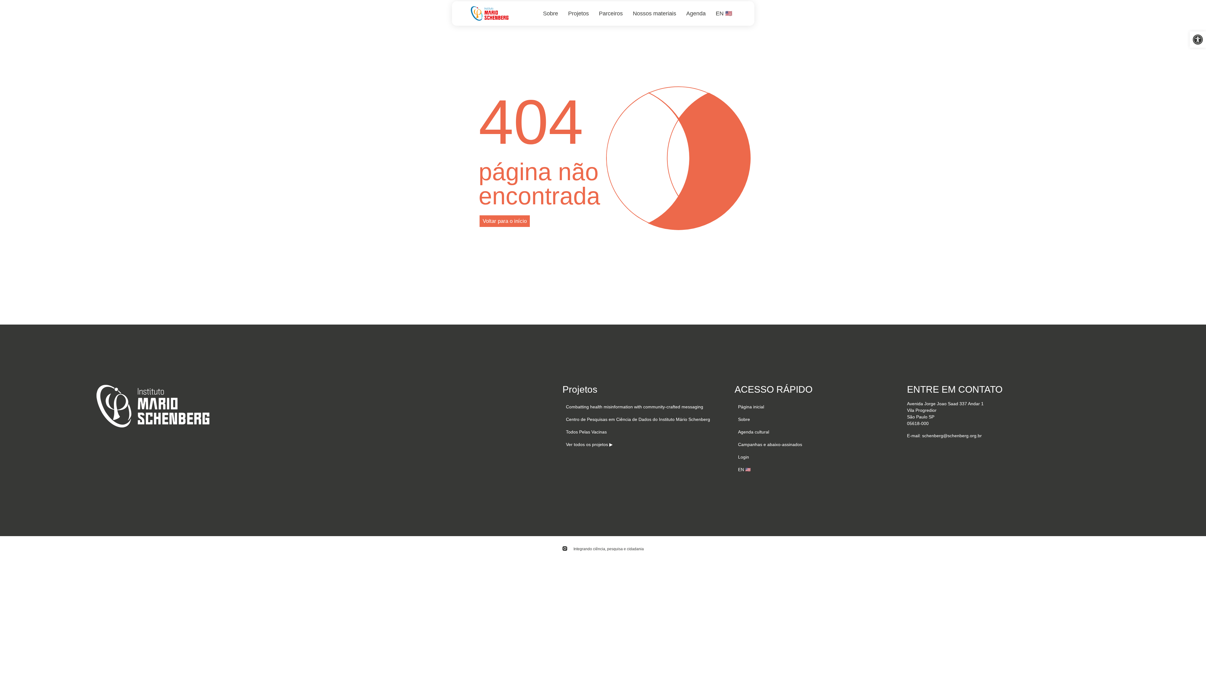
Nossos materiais (654, 13)
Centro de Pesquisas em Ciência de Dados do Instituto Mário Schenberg (638, 419)
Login (743, 457)
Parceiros (611, 13)
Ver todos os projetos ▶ (589, 444)
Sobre (550, 13)
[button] (1198, 39)
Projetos (578, 13)
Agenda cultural (753, 431)
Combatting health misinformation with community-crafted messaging (634, 406)
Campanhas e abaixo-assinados (770, 444)
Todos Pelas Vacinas (586, 431)
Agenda (696, 13)
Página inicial (751, 406)
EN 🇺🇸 (724, 13)
